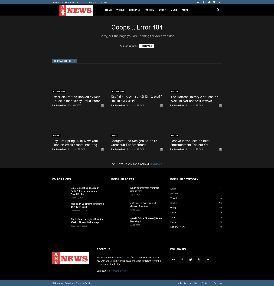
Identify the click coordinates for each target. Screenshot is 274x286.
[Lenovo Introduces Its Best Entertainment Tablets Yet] (196, 124)
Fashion (149, 9)
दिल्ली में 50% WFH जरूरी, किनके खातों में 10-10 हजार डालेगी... (136, 99)
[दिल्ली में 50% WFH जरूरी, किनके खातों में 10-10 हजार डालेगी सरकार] (137, 80)
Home (108, 9)
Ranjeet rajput (59, 105)
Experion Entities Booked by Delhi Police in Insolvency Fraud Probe (76, 99)
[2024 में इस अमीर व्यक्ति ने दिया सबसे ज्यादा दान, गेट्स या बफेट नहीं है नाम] (119, 191)
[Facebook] (203, 2)
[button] (218, 10)
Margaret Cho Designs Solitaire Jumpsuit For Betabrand (134, 143)
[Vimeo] (214, 2)
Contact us (92, 2)
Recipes (56, 135)
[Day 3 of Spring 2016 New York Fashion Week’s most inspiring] (78, 124)
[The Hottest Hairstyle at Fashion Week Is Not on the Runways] (196, 80)
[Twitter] (208, 2)
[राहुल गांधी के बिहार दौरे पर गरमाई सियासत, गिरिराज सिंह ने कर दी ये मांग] (119, 222)
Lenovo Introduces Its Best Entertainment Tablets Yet (190, 143)
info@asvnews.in (117, 270)
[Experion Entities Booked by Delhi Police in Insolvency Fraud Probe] (78, 80)
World (120, 9)
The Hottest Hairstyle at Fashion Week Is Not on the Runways (194, 99)
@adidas (156, 164)
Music (173, 9)
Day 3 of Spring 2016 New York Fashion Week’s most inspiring (75, 143)
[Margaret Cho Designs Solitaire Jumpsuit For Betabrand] (137, 124)
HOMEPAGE (147, 46)
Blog (83, 2)
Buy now (103, 2)
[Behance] (198, 2)
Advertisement (71, 2)
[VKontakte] (219, 2)
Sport (162, 9)
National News (59, 91)
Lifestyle (134, 9)
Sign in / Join (57, 2)
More (185, 9)
